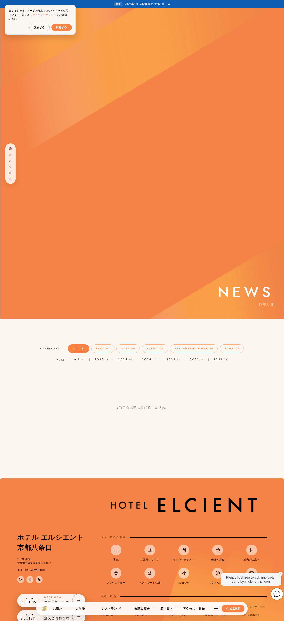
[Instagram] (20, 579)
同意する (61, 27)
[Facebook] (29, 579)
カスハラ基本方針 (249, 615)
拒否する (39, 27)
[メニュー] (216, 608)
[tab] (78, 348)
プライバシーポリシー (252, 606)
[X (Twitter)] (39, 579)
